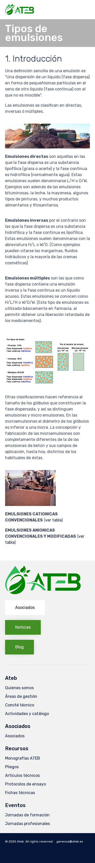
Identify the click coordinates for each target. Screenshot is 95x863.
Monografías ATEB (22, 758)
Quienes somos (19, 687)
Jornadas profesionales (27, 823)
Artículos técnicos (22, 775)
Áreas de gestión (21, 696)
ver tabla (53, 520)
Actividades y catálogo (27, 713)
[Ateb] (19, 9)
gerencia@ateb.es (69, 841)
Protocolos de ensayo (25, 784)
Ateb (20, 841)
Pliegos (12, 766)
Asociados (15, 736)
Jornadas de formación (27, 815)
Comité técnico (19, 705)
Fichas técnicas (20, 792)
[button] (25, 607)
